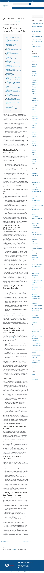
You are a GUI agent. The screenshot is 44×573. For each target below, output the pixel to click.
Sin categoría (13, 21)
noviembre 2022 (35, 118)
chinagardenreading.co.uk (37, 218)
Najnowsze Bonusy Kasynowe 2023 (13, 87)
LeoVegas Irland (35, 277)
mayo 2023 (34, 111)
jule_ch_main (34, 260)
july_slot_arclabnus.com (36, 266)
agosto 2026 (34, 64)
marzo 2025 (34, 93)
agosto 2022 (34, 123)
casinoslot (34, 212)
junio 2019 (34, 159)
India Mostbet (34, 255)
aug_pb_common (35, 184)
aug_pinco (34, 185)
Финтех (33, 364)
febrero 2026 (34, 75)
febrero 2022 (34, 134)
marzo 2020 (34, 154)
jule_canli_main (35, 259)
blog (33, 198)
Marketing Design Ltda (31, 571)
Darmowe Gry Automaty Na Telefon (13, 82)
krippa (33, 271)
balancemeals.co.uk (35, 189)
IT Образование (35, 257)
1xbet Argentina (35, 173)
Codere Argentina (35, 223)
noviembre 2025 (35, 80)
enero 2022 (34, 136)
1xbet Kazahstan (35, 178)
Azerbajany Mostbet (36, 187)
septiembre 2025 (35, 84)
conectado (14, 549)
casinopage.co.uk (35, 209)
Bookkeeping (34, 202)
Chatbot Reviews (35, 216)
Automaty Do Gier (9, 94)
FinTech (33, 236)
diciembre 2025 (35, 78)
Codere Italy (34, 225)
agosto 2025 (34, 86)
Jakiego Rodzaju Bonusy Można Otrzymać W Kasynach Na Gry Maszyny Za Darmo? (12, 106)
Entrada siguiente (26, 541)
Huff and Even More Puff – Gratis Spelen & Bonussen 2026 (37, 36)
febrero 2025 (34, 95)
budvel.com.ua (35, 203)
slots (33, 326)
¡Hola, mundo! (40, 57)
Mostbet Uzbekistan (36, 298)
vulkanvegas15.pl (11, 337)
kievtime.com (34, 269)
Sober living (34, 327)
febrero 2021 (34, 143)
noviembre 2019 (35, 157)
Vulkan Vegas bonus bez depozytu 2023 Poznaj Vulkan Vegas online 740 (36, 344)
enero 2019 (34, 163)
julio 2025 (34, 87)
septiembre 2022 (35, 121)
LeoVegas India (35, 275)
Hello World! (34, 251)
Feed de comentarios (36, 377)
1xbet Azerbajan (35, 175)
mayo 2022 (34, 129)
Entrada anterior (4, 541)
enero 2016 (34, 165)
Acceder (33, 374)
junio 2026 (34, 68)
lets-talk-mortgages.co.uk (37, 280)
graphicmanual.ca (35, 246)
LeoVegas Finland (35, 273)
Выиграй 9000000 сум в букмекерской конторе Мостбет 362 (36, 356)
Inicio (16, 7)
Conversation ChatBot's (36, 227)
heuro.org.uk (34, 253)
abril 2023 (34, 112)
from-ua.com (34, 239)
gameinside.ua (35, 243)
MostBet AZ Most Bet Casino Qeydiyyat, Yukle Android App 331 (37, 288)
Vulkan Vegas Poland (36, 347)
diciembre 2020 (35, 145)
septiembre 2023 (35, 103)
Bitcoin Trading (35, 196)
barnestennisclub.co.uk (36, 191)
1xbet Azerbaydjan (35, 176)
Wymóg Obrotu (9, 61)
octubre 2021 (34, 139)
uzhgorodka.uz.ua (35, 340)
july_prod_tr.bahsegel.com (37, 264)
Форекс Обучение (35, 365)
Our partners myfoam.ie (36, 312)
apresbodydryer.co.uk (36, 182)
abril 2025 (34, 91)
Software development (36, 329)
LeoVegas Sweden (35, 278)
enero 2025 (34, 96)
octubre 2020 (34, 147)
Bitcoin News (34, 194)
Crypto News (34, 229)
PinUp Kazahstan (35, 315)
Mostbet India (34, 294)
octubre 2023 (34, 102)
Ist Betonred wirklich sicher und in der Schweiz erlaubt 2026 (37, 41)
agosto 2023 (34, 105)
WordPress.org (35, 379)
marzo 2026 (34, 73)
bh (32, 193)
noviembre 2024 (35, 98)
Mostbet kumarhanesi (36, 296)
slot (32, 324)
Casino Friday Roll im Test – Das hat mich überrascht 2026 (37, 31)
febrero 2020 (34, 156)
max (33, 284)
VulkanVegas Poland (36, 348)
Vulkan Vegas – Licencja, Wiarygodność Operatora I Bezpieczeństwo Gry (11, 44)
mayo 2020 (34, 150)
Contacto (39, 7)
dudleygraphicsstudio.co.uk (37, 234)
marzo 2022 (34, 132)
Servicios (33, 7)
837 (32, 180)
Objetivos (28, 7)
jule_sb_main (34, 262)
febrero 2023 (34, 114)
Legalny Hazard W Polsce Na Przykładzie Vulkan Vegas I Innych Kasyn (12, 85)
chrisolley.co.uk (35, 221)
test (32, 333)
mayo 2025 (34, 89)
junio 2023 (34, 109)
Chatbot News (34, 214)
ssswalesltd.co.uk (35, 331)
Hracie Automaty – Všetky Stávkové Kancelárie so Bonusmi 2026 (37, 46)
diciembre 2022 (35, 116)
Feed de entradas (35, 376)
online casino (34, 300)
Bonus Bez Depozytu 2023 (11, 98)
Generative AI (34, 245)
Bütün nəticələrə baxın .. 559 (37, 205)
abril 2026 (34, 71)
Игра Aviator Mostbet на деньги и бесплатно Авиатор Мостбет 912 (36, 361)
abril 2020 (34, 152)
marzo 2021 (34, 141)
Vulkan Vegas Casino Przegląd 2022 (13, 62)
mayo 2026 (34, 69)
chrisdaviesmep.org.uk (36, 220)
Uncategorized (35, 338)
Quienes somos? (21, 7)
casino (33, 207)
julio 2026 (34, 66)
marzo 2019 (34, 161)
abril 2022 (34, 130)
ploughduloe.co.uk (35, 317)
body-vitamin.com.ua (36, 200)
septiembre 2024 (35, 100)
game (33, 241)
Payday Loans (34, 313)
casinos (33, 211)
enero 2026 (34, 77)
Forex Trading (34, 237)
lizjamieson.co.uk (35, 282)
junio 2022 (34, 127)
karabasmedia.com (35, 268)
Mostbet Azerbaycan (36, 291)
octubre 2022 (34, 120)
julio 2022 (34, 125)
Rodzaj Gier (8, 52)
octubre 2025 (34, 82)
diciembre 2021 (35, 138)
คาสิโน (33, 367)
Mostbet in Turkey (35, 292)
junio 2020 (34, 148)
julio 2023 (34, 107)
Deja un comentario (6, 21)
